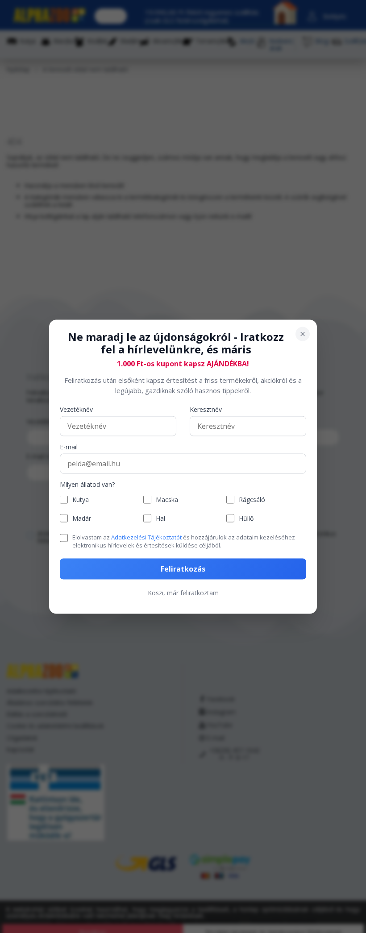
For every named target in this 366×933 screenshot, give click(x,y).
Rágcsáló (252, 499)
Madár (81, 518)
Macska (167, 499)
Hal (160, 518)
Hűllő (246, 518)
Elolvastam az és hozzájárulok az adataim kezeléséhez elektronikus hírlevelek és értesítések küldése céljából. (183, 541)
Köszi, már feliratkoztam (183, 592)
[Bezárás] (302, 334)
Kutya (80, 499)
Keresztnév (206, 410)
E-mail (69, 447)
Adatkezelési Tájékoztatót (146, 537)
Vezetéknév (76, 410)
